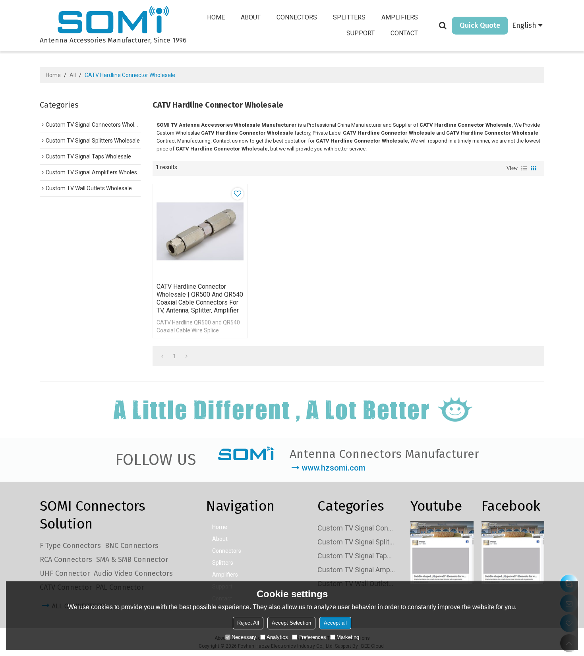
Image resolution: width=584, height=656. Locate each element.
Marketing (347, 637)
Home (216, 17)
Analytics (277, 637)
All (73, 75)
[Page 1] (162, 356)
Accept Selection (291, 623)
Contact (404, 33)
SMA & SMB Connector (132, 559)
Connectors (297, 17)
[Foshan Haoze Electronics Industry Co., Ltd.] (113, 20)
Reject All (248, 623)
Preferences (312, 637)
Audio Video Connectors (133, 573)
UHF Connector (65, 573)
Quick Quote (480, 25)
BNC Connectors (132, 545)
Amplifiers (399, 17)
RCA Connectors (66, 559)
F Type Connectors (70, 545)
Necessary (244, 637)
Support (360, 33)
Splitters (349, 17)
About (251, 17)
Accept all (335, 623)
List (524, 168)
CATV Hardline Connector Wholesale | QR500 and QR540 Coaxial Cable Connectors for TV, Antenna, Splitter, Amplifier (200, 298)
